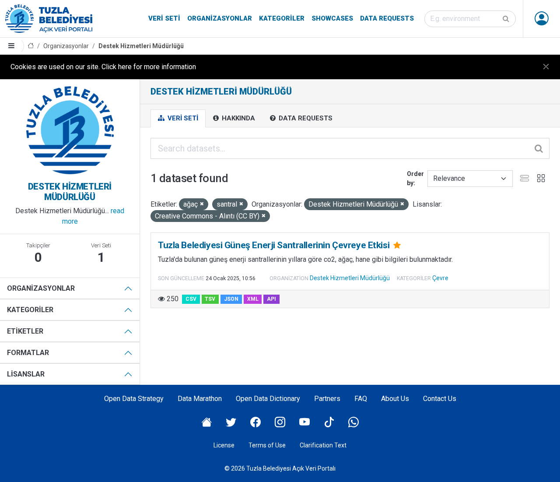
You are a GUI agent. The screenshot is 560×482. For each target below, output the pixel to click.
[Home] (31, 46)
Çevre (440, 277)
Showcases (332, 18)
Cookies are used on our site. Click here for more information (103, 67)
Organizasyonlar (219, 18)
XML (253, 299)
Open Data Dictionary (268, 398)
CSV (191, 299)
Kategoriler (281, 18)
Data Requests (387, 18)
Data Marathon (200, 398)
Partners (327, 398)
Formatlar (28, 352)
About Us (395, 398)
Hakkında (237, 118)
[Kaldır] (202, 204)
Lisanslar (26, 374)
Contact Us (439, 398)
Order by (415, 178)
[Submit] (506, 19)
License (224, 445)
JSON (231, 299)
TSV (210, 299)
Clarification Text (323, 445)
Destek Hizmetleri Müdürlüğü (141, 45)
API (271, 299)
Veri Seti (164, 18)
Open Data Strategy (134, 398)
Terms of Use (267, 445)
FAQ (360, 398)
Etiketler (25, 331)
